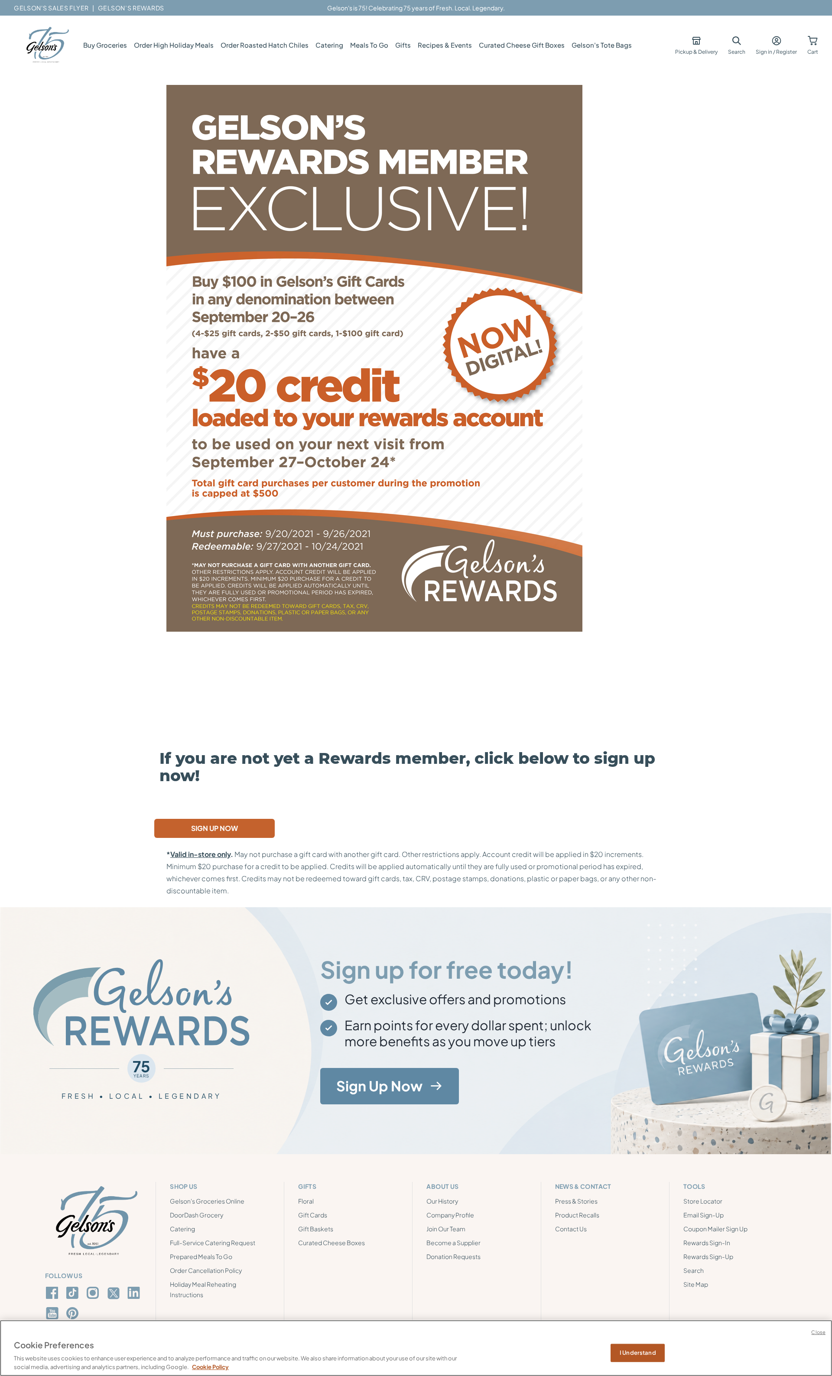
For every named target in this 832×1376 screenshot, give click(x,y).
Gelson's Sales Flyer (51, 8)
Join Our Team (445, 1229)
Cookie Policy (210, 1366)
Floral (306, 1201)
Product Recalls (577, 1215)
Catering (329, 45)
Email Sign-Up (703, 1215)
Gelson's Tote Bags (602, 45)
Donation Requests (453, 1256)
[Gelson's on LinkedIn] (135, 1293)
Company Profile (450, 1215)
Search (693, 1270)
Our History (442, 1201)
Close (818, 1332)
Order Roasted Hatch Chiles (265, 45)
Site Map (695, 1284)
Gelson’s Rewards (131, 8)
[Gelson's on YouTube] (53, 1315)
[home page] (47, 45)
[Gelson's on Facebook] (53, 1293)
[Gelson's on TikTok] (73, 1294)
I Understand (638, 1352)
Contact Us (571, 1229)
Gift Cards (312, 1215)
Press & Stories (576, 1201)
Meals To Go (369, 45)
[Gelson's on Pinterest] (73, 1313)
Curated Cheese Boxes (331, 1242)
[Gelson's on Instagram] (94, 1293)
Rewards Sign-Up (708, 1256)
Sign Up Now (379, 1085)
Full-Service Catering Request (212, 1242)
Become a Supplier (453, 1242)
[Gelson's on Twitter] (114, 1293)
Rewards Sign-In (706, 1242)
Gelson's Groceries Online (207, 1201)
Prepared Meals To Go (201, 1256)
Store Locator (702, 1201)
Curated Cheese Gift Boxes (522, 45)
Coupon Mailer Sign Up (715, 1229)
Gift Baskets (315, 1229)
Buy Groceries (105, 45)
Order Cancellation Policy (206, 1270)
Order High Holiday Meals (174, 45)
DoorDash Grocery (196, 1215)
